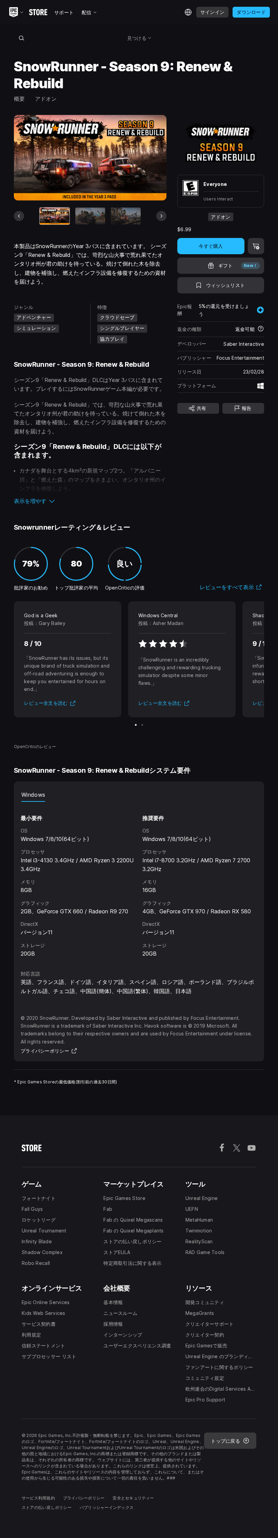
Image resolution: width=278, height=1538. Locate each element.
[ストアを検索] (21, 38)
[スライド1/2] (136, 725)
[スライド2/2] (142, 725)
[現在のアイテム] (54, 215)
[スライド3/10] (126, 215)
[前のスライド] (19, 216)
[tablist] (139, 795)
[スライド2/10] (90, 215)
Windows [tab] (33, 794)
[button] (90, 501)
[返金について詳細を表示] (260, 329)
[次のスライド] (161, 216)
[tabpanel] (139, 880)
